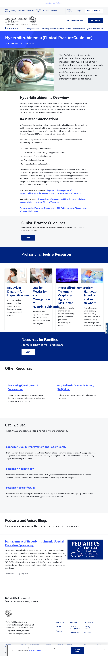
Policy (13, 11)
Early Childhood (33, 29)
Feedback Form (107, 328)
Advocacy (21, 11)
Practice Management (75, 627)
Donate (97, 21)
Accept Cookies (77, 650)
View (28, 238)
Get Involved (88, 622)
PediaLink (30, 11)
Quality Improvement (95, 29)
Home (7, 43)
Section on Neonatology (20, 468)
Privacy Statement (35, 650)
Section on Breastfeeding (20, 487)
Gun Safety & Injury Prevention (52, 29)
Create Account (70, 11)
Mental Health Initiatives (75, 29)
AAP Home (7, 11)
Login (79, 11)
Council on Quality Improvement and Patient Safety (36, 446)
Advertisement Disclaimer (54, 3)
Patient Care (38, 11)
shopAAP (54, 11)
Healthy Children (87, 627)
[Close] (104, 650)
